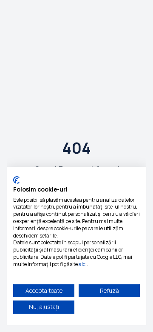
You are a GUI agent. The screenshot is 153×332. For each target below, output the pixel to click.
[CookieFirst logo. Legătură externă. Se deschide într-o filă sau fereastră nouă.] (16, 180)
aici (83, 264)
